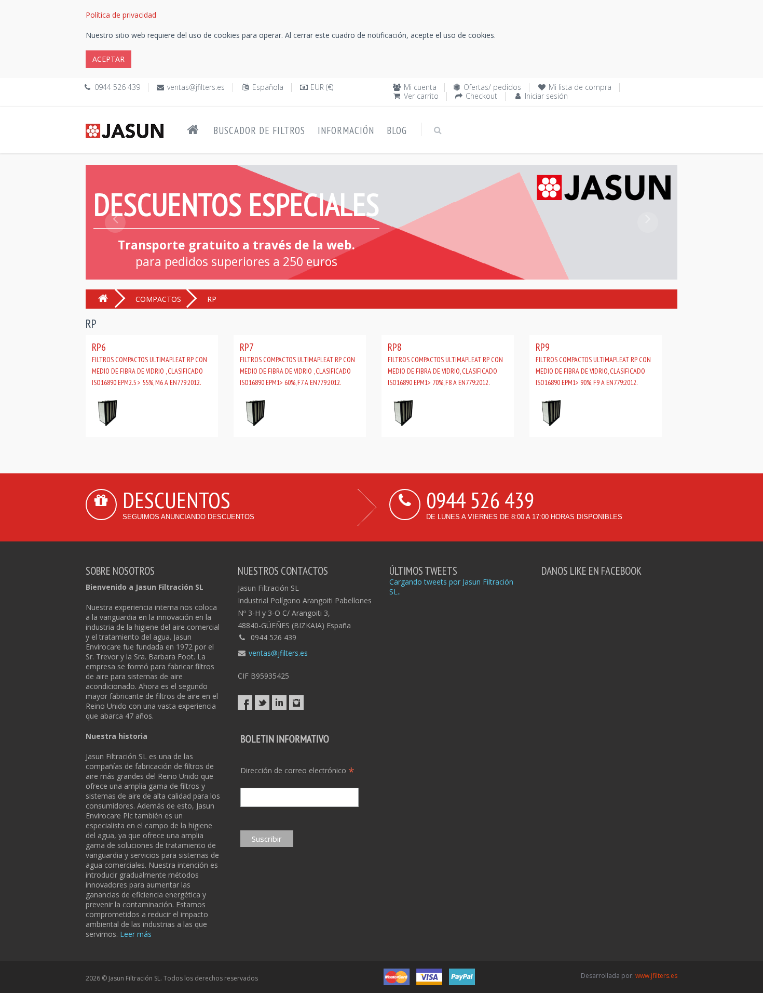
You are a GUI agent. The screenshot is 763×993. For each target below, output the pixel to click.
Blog (397, 130)
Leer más (136, 934)
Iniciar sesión (546, 96)
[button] (115, 246)
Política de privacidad (121, 15)
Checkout (481, 96)
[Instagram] (296, 702)
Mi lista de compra (580, 87)
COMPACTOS (158, 299)
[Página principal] (193, 130)
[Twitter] (262, 702)
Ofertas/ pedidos (492, 87)
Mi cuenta (420, 87)
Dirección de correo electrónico (297, 770)
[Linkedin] (279, 702)
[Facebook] (245, 702)
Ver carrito (421, 96)
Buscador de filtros (259, 130)
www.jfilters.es (656, 975)
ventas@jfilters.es (196, 87)
